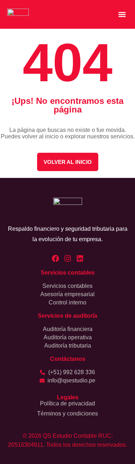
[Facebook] (55, 258)
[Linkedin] (80, 258)
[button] (122, 14)
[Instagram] (67, 258)
